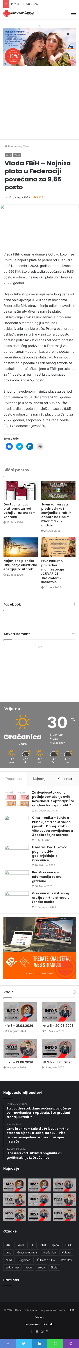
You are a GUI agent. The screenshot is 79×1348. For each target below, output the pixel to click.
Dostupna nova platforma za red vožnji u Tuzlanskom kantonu (20, 510)
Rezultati (66, 1260)
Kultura (66, 1252)
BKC (43, 1245)
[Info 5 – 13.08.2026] (64, 1214)
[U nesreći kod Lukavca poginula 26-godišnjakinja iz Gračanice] (17, 853)
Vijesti (27, 146)
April (21, 1245)
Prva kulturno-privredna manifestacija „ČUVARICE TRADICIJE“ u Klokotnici (53, 571)
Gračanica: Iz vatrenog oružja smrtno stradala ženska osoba (51, 897)
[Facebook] (31, 1331)
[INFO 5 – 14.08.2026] (39, 1214)
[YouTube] (37, 1331)
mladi (9, 1260)
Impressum (32, 1324)
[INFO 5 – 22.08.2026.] (14, 1184)
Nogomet (24, 1260)
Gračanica (49, 1252)
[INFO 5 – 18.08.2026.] (58, 1048)
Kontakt (48, 1324)
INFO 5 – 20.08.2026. (58, 1026)
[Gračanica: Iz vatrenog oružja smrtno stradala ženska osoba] (17, 899)
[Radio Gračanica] (18, 13)
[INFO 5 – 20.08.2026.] (58, 1012)
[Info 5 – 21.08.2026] (20, 1012)
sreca (41, 1267)
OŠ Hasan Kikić (45, 1260)
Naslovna (14, 146)
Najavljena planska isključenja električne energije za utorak (20, 565)
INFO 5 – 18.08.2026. (57, 1062)
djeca (55, 1245)
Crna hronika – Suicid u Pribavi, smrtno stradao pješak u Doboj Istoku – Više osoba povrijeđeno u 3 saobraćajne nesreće (52, 826)
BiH (32, 1245)
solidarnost (12, 1267)
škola (54, 1267)
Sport (28, 1267)
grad (8, 1252)
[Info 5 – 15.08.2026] (14, 1214)
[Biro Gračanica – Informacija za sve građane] (17, 878)
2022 (9, 1245)
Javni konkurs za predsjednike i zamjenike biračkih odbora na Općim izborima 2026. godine (56, 515)
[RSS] (47, 1331)
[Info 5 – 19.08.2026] (20, 1048)
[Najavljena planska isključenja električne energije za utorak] (21, 547)
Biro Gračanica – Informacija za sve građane (47, 876)
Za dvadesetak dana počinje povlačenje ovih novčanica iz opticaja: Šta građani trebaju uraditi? (53, 799)
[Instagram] (42, 1331)
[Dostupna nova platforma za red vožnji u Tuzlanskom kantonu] (21, 490)
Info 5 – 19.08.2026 (24, 4)
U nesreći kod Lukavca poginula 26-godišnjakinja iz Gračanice (49, 853)
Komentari (65, 779)
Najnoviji (39, 779)
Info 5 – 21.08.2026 (18, 1026)
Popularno (14, 779)
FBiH (68, 1245)
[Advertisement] (39, 105)
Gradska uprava (27, 1252)
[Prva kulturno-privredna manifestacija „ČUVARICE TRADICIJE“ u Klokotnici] (58, 547)
